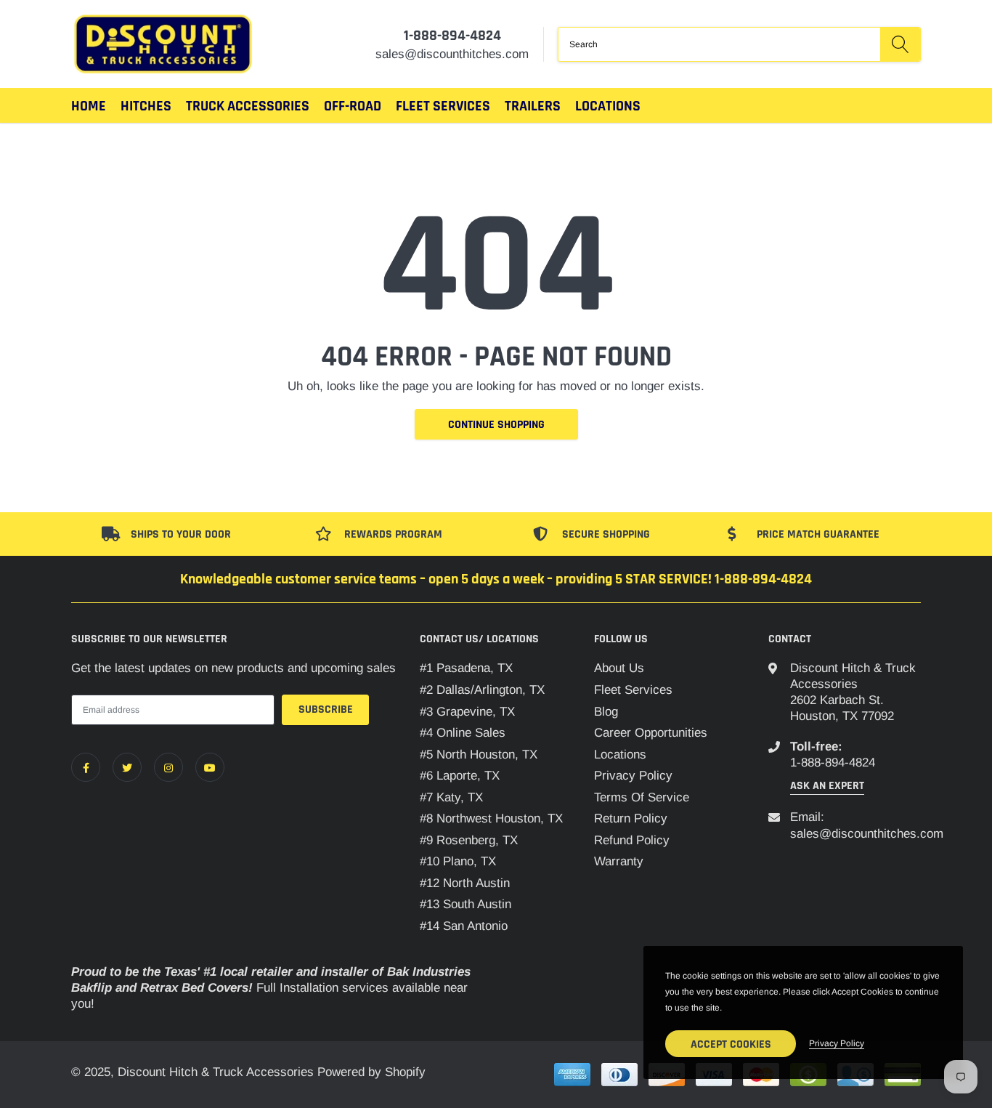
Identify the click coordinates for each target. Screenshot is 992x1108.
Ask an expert (827, 785)
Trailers (533, 106)
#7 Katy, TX (451, 797)
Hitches (146, 106)
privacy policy (836, 1043)
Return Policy (630, 818)
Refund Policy (632, 840)
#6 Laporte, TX (460, 776)
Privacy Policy (633, 776)
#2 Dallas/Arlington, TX (482, 690)
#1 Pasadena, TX (466, 668)
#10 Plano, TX (458, 861)
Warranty (618, 861)
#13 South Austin (465, 904)
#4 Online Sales (462, 733)
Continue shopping (496, 424)
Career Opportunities (650, 733)
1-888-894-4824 (452, 35)
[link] (85, 767)
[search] (900, 44)
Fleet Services (633, 690)
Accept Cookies (731, 1044)
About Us (619, 668)
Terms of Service (641, 797)
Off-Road (352, 106)
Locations (608, 106)
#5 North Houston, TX (478, 754)
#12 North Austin (465, 883)
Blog (606, 712)
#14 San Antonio (464, 926)
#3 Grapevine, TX (467, 712)
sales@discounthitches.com (866, 834)
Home (88, 106)
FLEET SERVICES (443, 106)
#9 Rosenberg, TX (469, 840)
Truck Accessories (247, 106)
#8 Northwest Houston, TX (491, 818)
